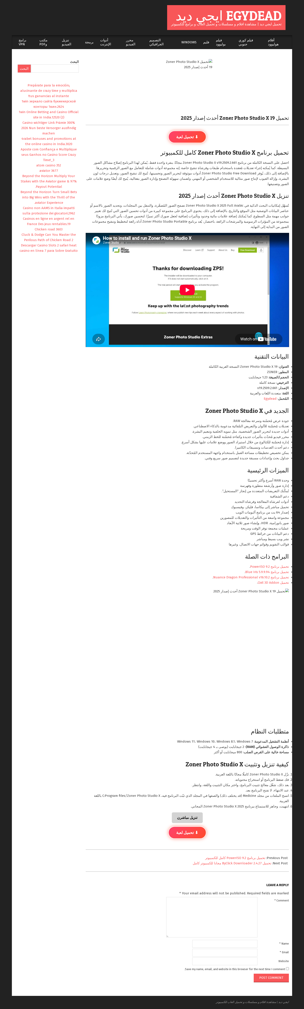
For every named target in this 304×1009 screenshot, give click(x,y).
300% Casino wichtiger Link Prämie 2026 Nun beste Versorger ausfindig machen (48, 128)
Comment (281, 900)
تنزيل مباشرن (187, 817)
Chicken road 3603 (49, 229)
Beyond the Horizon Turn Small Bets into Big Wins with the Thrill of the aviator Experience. (48, 197)
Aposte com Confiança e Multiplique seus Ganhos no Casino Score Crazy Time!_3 (49, 154)
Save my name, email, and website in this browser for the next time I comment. (234, 969)
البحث (74, 62)
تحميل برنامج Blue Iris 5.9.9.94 (267, 572)
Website (283, 961)
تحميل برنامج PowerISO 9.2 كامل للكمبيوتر (235, 858)
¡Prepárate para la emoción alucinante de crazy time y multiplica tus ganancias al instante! (48, 90)
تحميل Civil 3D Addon (273, 583)
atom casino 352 (48, 165)
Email (284, 952)
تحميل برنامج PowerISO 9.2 (269, 567)
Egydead (270, 399)
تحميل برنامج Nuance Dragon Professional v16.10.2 (251, 577)
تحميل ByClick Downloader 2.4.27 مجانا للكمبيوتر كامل (232, 863)
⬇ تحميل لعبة (187, 136)
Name (284, 943)
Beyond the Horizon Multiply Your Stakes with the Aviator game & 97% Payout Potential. (49, 181)
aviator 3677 (48, 171)
